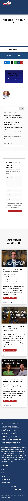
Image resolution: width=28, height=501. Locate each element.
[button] (21, 12)
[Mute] (16, 79)
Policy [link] (3, 473)
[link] (7, 4)
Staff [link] (2, 470)
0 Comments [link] (14, 49)
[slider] (19, 79)
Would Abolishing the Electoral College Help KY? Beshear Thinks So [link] (13, 118)
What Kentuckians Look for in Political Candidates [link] (14, 331)
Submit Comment (15, 211)
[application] (14, 79)
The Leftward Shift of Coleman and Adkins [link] (14, 383)
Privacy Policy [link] (5, 482)
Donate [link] (3, 476)
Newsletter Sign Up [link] (7, 479)
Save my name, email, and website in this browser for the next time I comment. (14, 205)
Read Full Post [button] (10, 297)
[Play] (8, 78)
